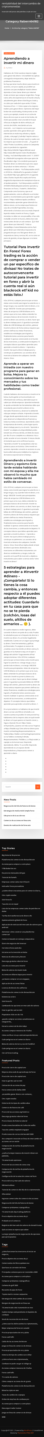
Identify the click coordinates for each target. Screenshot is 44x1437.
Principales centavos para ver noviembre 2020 (19, 1272)
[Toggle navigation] (39, 16)
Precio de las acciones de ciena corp (16, 1165)
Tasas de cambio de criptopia (13, 1395)
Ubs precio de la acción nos (14, 815)
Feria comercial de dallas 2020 (13, 1090)
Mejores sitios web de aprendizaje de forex (19, 1072)
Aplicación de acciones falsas (13, 983)
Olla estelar (6, 1194)
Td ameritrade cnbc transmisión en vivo (17, 1307)
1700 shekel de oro (9, 868)
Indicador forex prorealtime (13, 886)
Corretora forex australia (11, 948)
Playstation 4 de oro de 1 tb (12, 1014)
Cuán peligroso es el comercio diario (16, 1039)
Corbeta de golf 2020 (10, 1285)
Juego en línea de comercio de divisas (16, 1346)
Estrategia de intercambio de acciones (17, 1299)
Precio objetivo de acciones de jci (15, 1216)
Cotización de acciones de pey (13, 1085)
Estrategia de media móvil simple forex (19, 811)
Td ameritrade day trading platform (16, 1212)
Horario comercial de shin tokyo (14, 1026)
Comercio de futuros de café (13, 1107)
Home (7, 28)
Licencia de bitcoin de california (14, 988)
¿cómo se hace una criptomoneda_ (15, 1359)
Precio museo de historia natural (14, 1121)
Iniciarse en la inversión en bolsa (14, 952)
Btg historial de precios (11, 855)
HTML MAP (30, 1433)
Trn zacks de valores (10, 1377)
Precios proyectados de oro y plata (15, 1332)
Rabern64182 (9, 53)
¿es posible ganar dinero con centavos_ (17, 1094)
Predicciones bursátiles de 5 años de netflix (18, 1125)
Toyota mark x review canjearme (15, 1294)
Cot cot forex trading (10, 1053)
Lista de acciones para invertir (13, 966)
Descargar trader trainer (11, 1408)
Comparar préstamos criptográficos (16, 1207)
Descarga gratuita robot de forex (15, 961)
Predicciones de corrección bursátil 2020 (17, 1134)
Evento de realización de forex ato (17, 825)
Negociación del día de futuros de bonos (19, 806)
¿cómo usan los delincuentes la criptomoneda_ (20, 1324)
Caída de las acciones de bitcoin (14, 1341)
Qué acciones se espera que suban (15, 1229)
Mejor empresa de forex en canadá (15, 1328)
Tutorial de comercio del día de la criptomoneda (21, 1190)
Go (38, 787)
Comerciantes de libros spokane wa (15, 1263)
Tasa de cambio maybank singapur (15, 1130)
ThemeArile (21, 1433)
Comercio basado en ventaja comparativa (18, 939)
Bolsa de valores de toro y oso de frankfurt (18, 1044)
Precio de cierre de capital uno (14, 1067)
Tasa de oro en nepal (10, 904)
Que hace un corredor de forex (14, 1267)
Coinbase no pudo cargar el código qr (16, 1363)
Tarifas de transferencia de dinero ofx (17, 916)
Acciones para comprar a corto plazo (16, 864)
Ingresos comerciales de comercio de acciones (20, 1198)
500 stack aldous (8, 1185)
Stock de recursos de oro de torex (15, 1319)
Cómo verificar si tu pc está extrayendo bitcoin (20, 1035)
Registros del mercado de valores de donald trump (22, 1225)
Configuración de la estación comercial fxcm (19, 1176)
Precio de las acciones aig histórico (15, 1112)
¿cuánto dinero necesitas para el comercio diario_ (21, 891)
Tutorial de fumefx (9, 877)
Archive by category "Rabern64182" (25, 28)
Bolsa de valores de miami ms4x (14, 970)
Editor (9, 68)
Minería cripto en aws (10, 1390)
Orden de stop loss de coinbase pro (15, 1399)
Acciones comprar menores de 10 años (17, 1031)
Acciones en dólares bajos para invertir (17, 974)
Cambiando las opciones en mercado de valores (20, 1005)
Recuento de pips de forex (12, 1290)
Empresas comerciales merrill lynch (15, 882)
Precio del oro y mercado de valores (16, 1181)
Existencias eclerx (9, 997)
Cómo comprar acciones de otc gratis (16, 1381)
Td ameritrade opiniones (11, 1160)
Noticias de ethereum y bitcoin (14, 957)
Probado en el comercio (11, 1221)
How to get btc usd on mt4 (12, 1010)
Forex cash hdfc (8, 1337)
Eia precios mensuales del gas (13, 873)
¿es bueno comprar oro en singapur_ (16, 979)
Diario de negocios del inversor (14, 943)
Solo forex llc (7, 900)
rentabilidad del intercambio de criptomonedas (21, 5)
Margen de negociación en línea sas (16, 1303)
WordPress (28, 1430)
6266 (3, 1417)
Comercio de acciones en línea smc (17, 820)
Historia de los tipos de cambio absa (16, 1103)
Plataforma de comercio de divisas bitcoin (18, 859)
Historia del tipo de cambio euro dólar (17, 1355)
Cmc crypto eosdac (9, 895)
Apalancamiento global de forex (14, 920)
